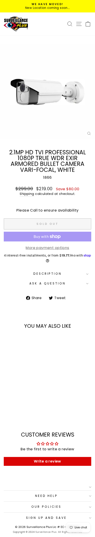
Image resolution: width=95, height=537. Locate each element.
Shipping (27, 194)
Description (47, 274)
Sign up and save (46, 518)
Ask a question (47, 283)
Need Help (46, 496)
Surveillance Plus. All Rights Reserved (58, 532)
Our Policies (46, 507)
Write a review (47, 461)
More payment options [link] (47, 247)
